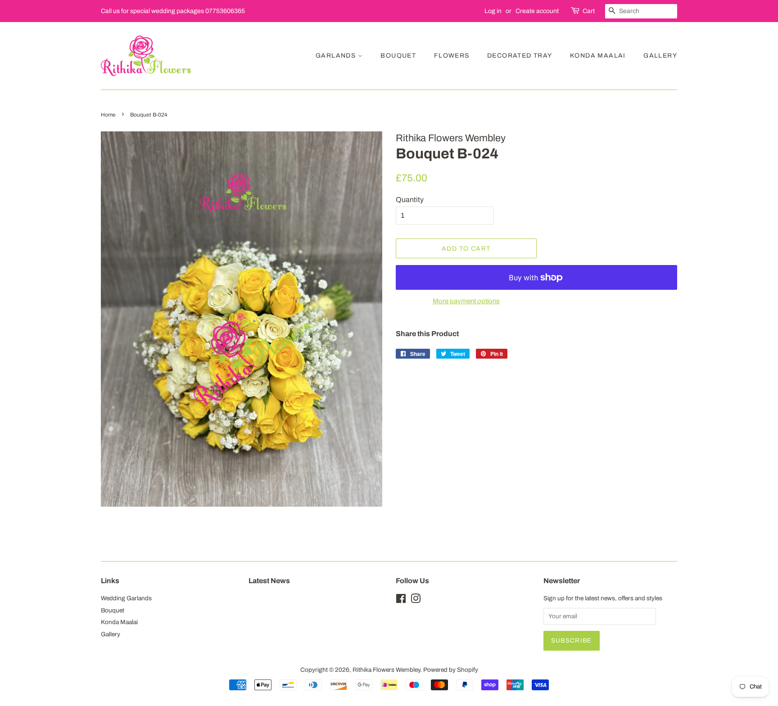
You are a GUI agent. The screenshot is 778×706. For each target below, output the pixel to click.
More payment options (466, 301)
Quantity (410, 199)
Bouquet (398, 55)
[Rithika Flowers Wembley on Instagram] (416, 600)
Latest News (269, 581)
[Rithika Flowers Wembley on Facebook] (401, 600)
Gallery (660, 55)
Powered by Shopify (450, 669)
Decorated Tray (519, 55)
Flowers (452, 55)
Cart (589, 11)
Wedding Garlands (126, 598)
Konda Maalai (598, 55)
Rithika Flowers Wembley (386, 669)
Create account (537, 11)
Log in (493, 11)
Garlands (337, 55)
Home (108, 115)
